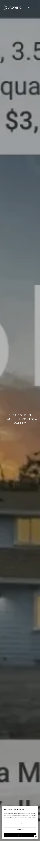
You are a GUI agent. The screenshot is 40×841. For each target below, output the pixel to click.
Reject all (20, 824)
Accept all (20, 835)
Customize (20, 829)
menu (30, 7)
